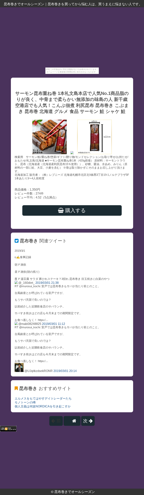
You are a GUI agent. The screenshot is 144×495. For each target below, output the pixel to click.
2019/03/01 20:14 (65, 371)
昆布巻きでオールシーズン (74, 492)
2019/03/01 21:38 (47, 282)
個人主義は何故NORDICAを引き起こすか (43, 406)
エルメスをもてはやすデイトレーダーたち (43, 398)
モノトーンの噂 (25, 402)
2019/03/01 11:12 (53, 323)
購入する (75, 210)
